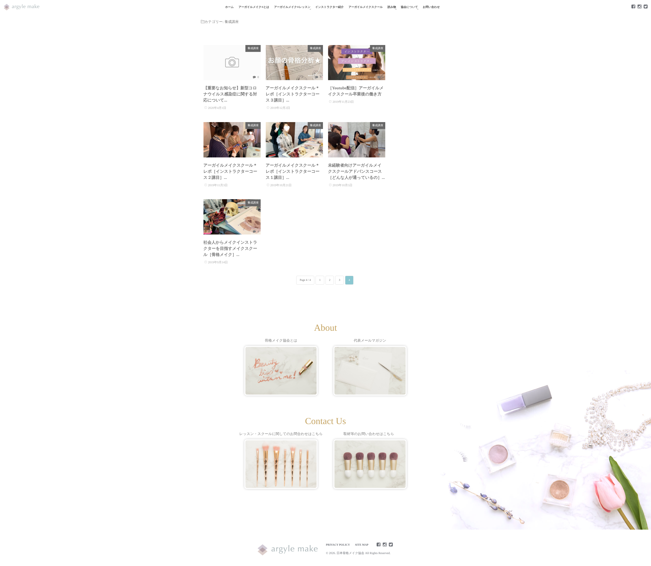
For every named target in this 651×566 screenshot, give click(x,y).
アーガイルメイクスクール (366, 7)
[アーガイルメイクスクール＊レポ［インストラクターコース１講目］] (294, 139)
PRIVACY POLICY (338, 544)
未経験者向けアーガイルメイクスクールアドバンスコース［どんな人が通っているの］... (356, 171)
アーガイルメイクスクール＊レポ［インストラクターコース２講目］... (230, 171)
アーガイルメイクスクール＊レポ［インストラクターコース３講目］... (293, 94)
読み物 (392, 7)
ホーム (229, 7)
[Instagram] (639, 6)
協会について (409, 7)
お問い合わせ (431, 7)
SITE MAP (361, 544)
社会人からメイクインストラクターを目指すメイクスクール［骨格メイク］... (230, 248)
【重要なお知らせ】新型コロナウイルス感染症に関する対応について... (230, 94)
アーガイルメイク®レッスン (292, 7)
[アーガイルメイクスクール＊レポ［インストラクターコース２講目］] (232, 139)
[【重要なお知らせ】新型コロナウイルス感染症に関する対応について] (232, 62)
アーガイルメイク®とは (254, 7)
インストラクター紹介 (329, 7)
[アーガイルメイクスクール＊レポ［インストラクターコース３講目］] (294, 62)
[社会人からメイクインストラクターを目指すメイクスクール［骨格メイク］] (232, 217)
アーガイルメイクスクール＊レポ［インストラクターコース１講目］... (293, 171)
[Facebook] (633, 6)
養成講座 (253, 48)
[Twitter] (645, 6)
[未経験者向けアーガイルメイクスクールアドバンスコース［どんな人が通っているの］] (356, 139)
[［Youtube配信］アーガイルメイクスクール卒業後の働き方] (356, 62)
